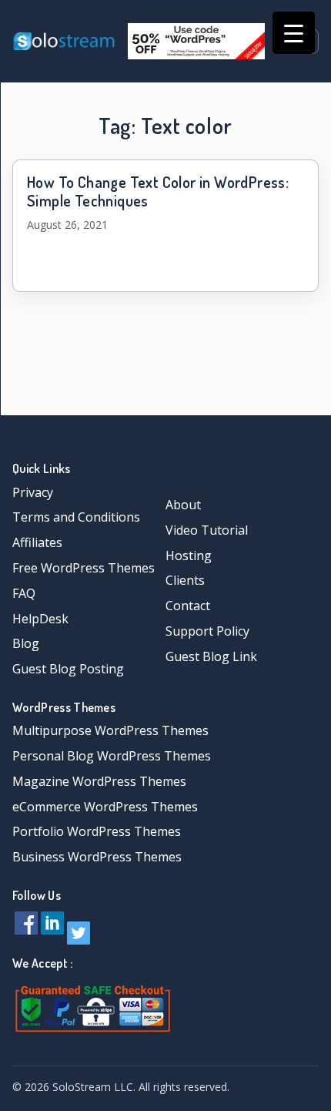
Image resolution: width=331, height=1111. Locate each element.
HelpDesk (40, 618)
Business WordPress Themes (97, 856)
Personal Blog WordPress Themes (111, 755)
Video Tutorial (207, 530)
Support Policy (207, 631)
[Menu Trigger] (293, 33)
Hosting (189, 555)
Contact (188, 605)
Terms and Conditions (76, 517)
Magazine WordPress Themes (99, 781)
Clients (185, 580)
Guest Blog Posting (68, 668)
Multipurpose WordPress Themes (110, 730)
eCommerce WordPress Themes (105, 806)
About (183, 504)
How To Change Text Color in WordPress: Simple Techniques (158, 191)
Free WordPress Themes (83, 567)
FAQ (23, 593)
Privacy (32, 492)
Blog (25, 643)
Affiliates (37, 542)
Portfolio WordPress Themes (96, 831)
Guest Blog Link (211, 656)
